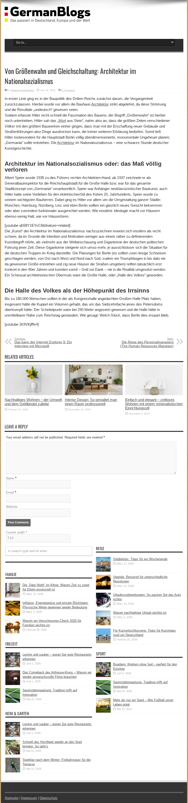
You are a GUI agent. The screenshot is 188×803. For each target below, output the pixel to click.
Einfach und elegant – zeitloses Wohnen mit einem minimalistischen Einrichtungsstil (154, 404)
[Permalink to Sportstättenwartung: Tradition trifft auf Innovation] (12, 702)
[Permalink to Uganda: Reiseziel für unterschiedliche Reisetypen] (103, 588)
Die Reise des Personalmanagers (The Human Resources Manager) (147, 342)
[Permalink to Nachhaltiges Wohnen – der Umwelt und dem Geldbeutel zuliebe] (33, 394)
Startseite (11, 798)
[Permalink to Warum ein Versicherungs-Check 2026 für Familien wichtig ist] (12, 632)
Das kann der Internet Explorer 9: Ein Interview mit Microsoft (43, 342)
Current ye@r (16, 532)
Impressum (29, 798)
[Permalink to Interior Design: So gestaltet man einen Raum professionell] (94, 394)
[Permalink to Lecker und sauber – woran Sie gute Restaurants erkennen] (12, 666)
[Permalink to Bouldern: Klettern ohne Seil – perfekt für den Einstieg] (103, 676)
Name (10, 478)
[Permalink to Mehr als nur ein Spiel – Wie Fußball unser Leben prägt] (103, 711)
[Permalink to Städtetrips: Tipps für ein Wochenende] (103, 570)
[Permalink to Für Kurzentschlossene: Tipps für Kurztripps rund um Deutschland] (103, 642)
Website (11, 506)
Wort (62, 120)
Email (10, 492)
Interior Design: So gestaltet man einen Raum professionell (91, 402)
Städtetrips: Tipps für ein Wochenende (140, 559)
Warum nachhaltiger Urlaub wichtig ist (139, 612)
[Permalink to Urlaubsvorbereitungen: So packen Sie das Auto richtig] (103, 606)
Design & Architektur (22, 90)
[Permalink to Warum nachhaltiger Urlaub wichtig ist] (103, 624)
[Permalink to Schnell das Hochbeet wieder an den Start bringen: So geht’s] (12, 753)
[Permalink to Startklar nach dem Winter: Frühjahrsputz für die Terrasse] (12, 771)
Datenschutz (49, 798)
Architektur (100, 104)
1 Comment (68, 90)
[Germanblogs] (47, 18)
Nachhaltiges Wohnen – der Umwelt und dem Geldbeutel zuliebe (33, 402)
